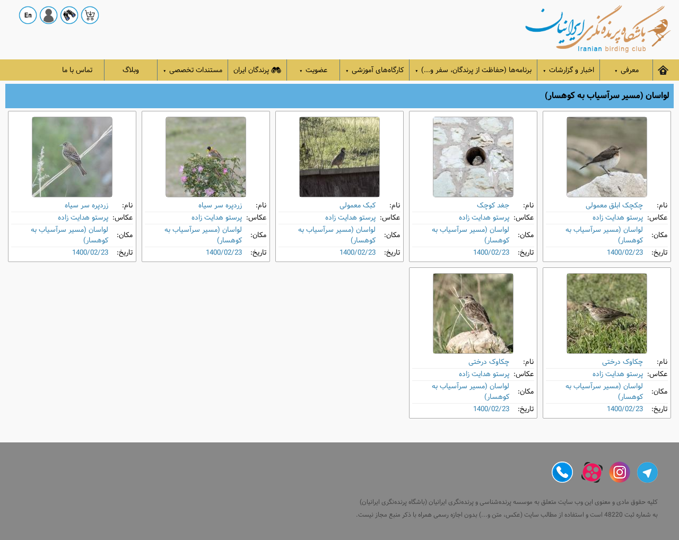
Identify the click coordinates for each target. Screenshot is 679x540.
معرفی (626, 70)
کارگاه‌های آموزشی (374, 70)
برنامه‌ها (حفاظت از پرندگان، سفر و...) (473, 70)
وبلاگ (131, 70)
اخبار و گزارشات (568, 70)
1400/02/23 (625, 253)
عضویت (313, 70)
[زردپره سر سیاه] (206, 157)
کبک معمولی (358, 205)
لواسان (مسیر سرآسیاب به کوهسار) (604, 235)
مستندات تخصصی (192, 70)
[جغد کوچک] (473, 157)
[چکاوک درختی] (607, 313)
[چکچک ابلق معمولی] (607, 157)
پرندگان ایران (251, 70)
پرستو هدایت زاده (618, 218)
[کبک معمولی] (339, 157)
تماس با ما (77, 70)
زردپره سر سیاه (220, 205)
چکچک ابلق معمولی (614, 205)
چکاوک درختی (622, 362)
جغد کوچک (493, 205)
